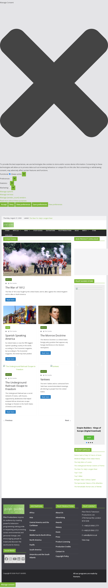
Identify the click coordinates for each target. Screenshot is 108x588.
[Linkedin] (19, 559)
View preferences (23, 204)
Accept (4, 204)
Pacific (32, 545)
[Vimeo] (23, 559)
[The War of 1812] (37, 259)
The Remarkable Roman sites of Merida (87, 487)
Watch (84, 230)
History (59, 527)
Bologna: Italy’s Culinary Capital (84, 480)
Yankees (45, 379)
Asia (31, 517)
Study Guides (38, 230)
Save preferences (40, 204)
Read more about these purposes (13, 200)
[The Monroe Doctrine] (54, 315)
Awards (59, 522)
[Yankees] (54, 366)
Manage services (6, 194)
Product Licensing (63, 542)
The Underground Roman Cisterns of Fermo (44, 218)
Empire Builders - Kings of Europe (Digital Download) (89, 429)
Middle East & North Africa (40, 535)
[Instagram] (10, 559)
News (26, 230)
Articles (16, 230)
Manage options (6, 191)
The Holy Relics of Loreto (83, 462)
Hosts (58, 532)
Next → (68, 420)
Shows (7, 230)
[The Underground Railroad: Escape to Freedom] (19, 368)
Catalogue (8, 235)
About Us (59, 512)
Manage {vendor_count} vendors (13, 197)
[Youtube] (15, 559)
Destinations (50, 230)
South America (35, 550)
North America (35, 540)
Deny (11, 204)
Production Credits (63, 546)
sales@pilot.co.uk (90, 535)
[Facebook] (6, 559)
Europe (32, 530)
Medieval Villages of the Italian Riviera (87, 459)
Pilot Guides (13, 283)
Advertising (60, 517)
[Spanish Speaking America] (19, 315)
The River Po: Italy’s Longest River (85, 469)
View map (85, 540)
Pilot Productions (64, 230)
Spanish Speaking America (15, 337)
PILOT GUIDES (21, 573)
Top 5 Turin (78, 473)
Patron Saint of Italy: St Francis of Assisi (87, 455)
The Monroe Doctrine (53, 335)
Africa (32, 512)
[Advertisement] (91, 262)
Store (94, 230)
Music (77, 230)
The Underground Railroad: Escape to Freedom (16, 386)
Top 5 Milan (78, 476)
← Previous (7, 420)
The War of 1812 (15, 287)
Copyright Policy (62, 556)
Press (58, 537)
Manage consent (7, 584)
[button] (54, 83)
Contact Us (60, 551)
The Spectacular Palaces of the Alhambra (88, 483)
